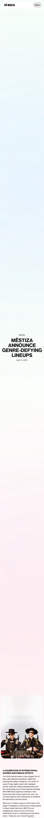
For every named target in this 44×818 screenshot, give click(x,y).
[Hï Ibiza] (9, 5)
